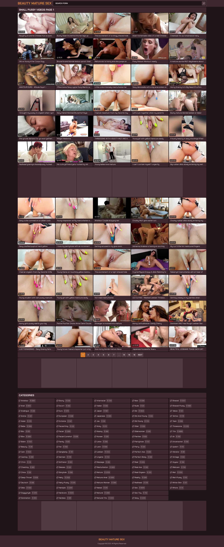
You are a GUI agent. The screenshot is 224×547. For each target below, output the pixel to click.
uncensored (180, 441)
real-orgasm (143, 472)
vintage (178, 457)
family (64, 441)
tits (177, 431)
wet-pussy (179, 477)
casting (27, 457)
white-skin (179, 482)
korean (102, 436)
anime (26, 416)
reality (141, 477)
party (140, 446)
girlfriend (65, 462)
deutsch (27, 482)
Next (140, 355)
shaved (178, 400)
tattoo (178, 416)
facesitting (66, 426)
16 (134, 355)
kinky (102, 426)
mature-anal (105, 477)
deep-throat (29, 477)
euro (64, 411)
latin (102, 446)
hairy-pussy (67, 482)
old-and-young (144, 416)
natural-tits (105, 498)
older (140, 426)
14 (124, 355)
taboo (177, 411)
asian (26, 421)
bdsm (26, 441)
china (26, 472)
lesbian (103, 452)
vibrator (178, 452)
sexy (140, 498)
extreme (65, 421)
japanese (104, 416)
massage (103, 462)
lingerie (103, 457)
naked (102, 487)
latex (102, 441)
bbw (26, 436)
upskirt (178, 446)
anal (26, 406)
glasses (65, 467)
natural (103, 493)
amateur (28, 400)
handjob (65, 487)
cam (26, 452)
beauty (26, 446)
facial (64, 431)
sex (139, 487)
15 (129, 355)
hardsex (65, 498)
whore (177, 487)
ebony (64, 400)
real (140, 462)
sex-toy (141, 493)
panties (141, 436)
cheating (27, 467)
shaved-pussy (181, 406)
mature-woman (106, 482)
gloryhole (66, 472)
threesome (180, 426)
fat (63, 446)
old (139, 411)
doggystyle (29, 493)
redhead (141, 482)
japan (102, 411)
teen (177, 421)
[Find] (204, 3)
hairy (64, 477)
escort (64, 406)
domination (29, 498)
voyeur (178, 462)
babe (26, 426)
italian (102, 406)
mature (103, 472)
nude (139, 406)
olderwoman (142, 431)
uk (176, 436)
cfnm (26, 462)
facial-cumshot (68, 436)
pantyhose (142, 441)
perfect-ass (143, 452)
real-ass (141, 467)
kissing (102, 431)
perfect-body (143, 457)
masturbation (106, 467)
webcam (179, 467)
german (65, 457)
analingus (28, 411)
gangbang (66, 452)
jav (101, 421)
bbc (25, 431)
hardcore (66, 493)
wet (177, 472)
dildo (26, 487)
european (66, 416)
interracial (104, 400)
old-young (142, 421)
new (139, 400)
